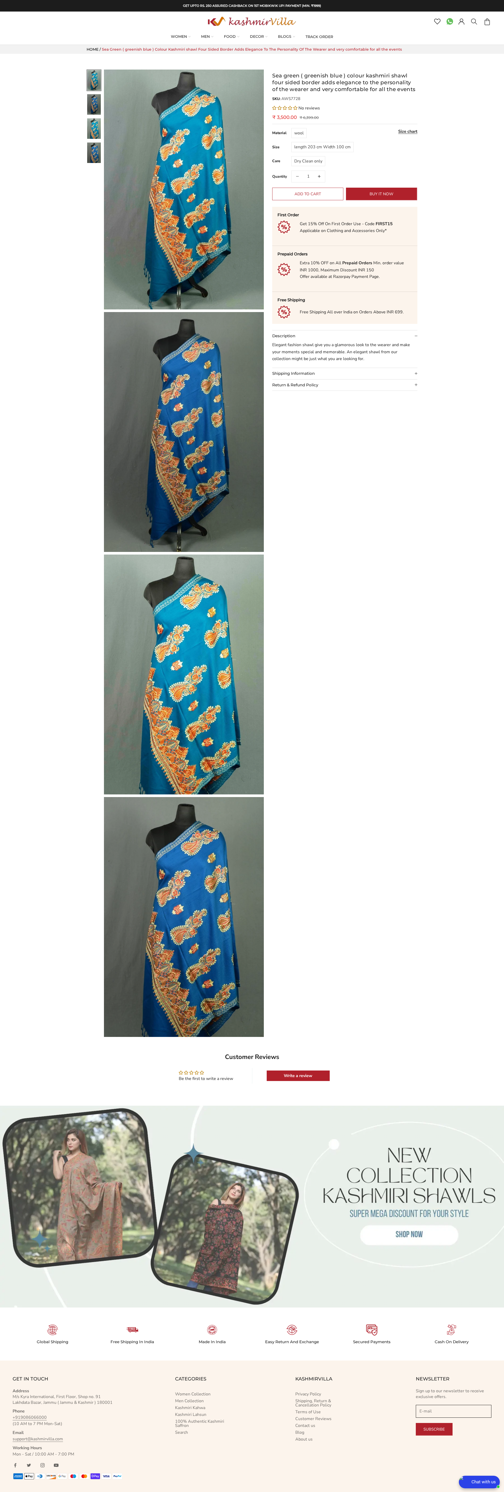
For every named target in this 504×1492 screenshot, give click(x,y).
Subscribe (434, 1429)
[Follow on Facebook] (15, 1465)
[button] (285, 108)
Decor (257, 36)
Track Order (319, 36)
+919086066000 (30, 1417)
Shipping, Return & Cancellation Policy (313, 1403)
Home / (94, 49)
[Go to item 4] (94, 153)
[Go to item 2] (94, 104)
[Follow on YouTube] (56, 1465)
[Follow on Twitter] (29, 1465)
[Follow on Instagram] (42, 1465)
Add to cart (308, 193)
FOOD (230, 36)
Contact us (305, 1425)
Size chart (407, 131)
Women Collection (193, 1394)
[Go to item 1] (94, 80)
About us (304, 1439)
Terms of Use (308, 1412)
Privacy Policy (308, 1394)
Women (179, 36)
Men (205, 36)
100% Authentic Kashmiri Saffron (199, 1423)
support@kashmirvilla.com (38, 1439)
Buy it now (381, 193)
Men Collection (189, 1401)
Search (181, 1432)
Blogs (284, 36)
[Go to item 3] (94, 128)
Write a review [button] (298, 1076)
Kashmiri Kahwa (190, 1408)
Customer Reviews (313, 1419)
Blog (299, 1432)
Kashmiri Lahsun (190, 1414)
